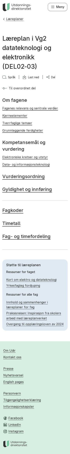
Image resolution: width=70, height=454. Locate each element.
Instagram (16, 431)
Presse (8, 369)
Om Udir (9, 350)
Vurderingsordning (23, 176)
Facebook (15, 418)
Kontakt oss (12, 357)
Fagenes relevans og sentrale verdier (30, 108)
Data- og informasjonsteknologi (26, 164)
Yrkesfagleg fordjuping (23, 285)
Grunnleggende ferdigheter (22, 130)
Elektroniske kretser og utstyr (25, 157)
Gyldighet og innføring (27, 189)
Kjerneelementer (14, 116)
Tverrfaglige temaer (17, 123)
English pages (13, 382)
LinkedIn (14, 425)
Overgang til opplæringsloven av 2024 (35, 324)
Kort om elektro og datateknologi (31, 280)
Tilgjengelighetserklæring (22, 400)
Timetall (11, 223)
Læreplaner (15, 19)
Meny (60, 7)
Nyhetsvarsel (13, 375)
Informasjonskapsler (18, 406)
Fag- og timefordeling (26, 236)
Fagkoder (12, 210)
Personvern (12, 393)
